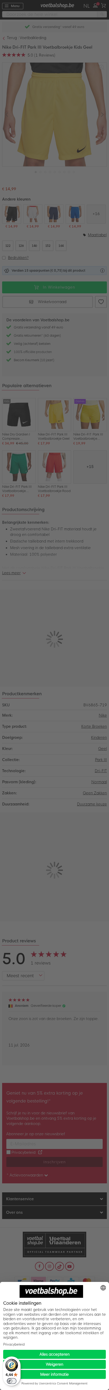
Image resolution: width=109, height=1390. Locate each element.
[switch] (11, 1381)
